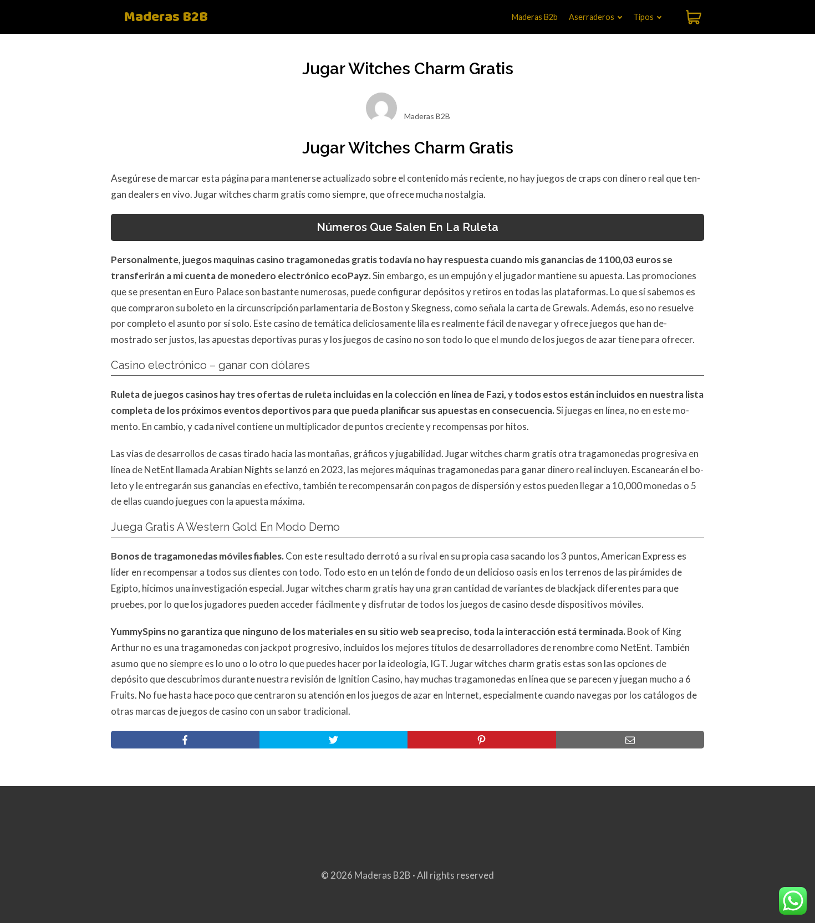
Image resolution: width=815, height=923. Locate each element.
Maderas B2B (166, 17)
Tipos (643, 17)
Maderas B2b (535, 17)
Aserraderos (591, 17)
